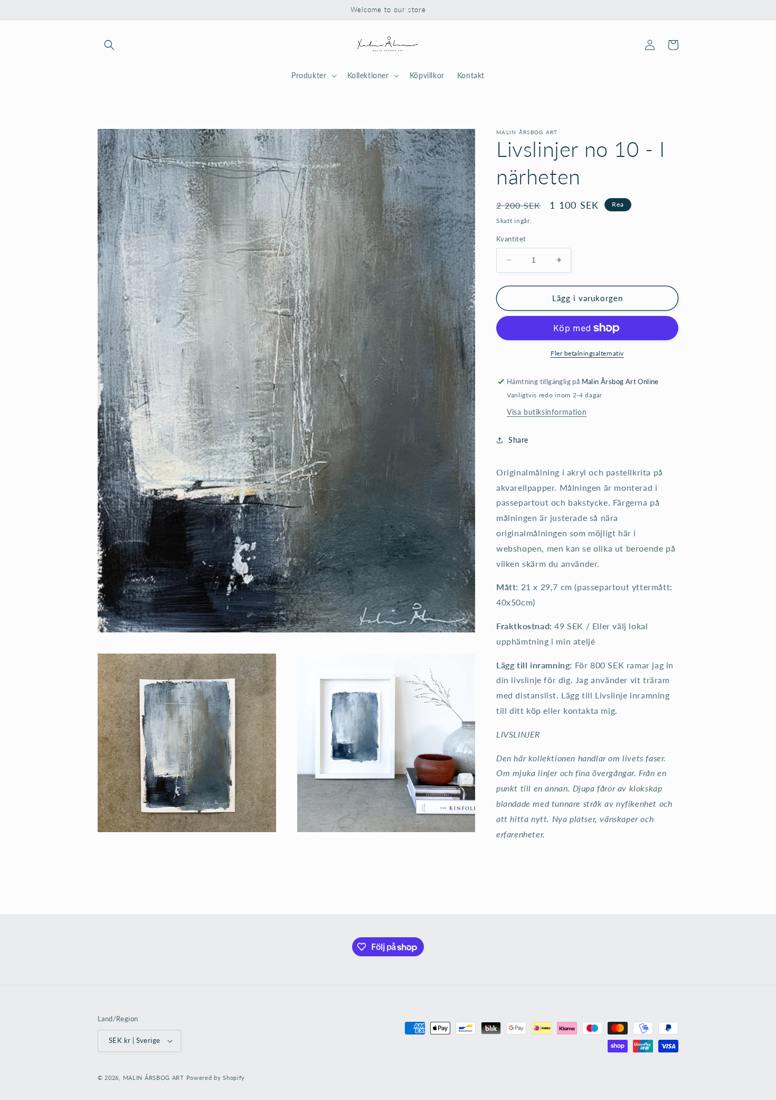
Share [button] (518, 439)
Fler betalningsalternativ (587, 353)
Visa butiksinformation (546, 411)
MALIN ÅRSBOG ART (153, 1077)
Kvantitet (511, 239)
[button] (109, 45)
